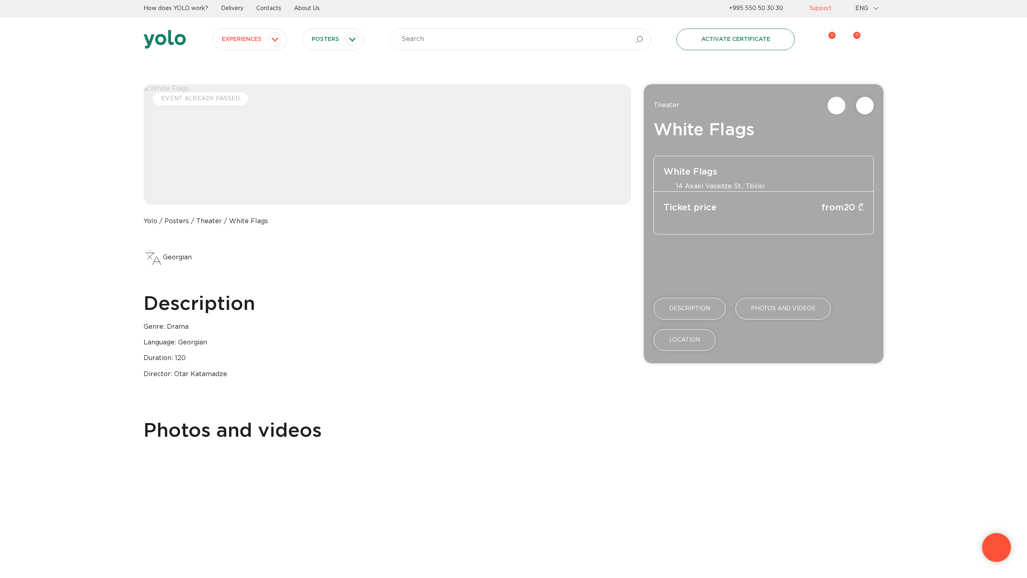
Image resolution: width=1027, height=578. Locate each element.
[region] (513, 289)
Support (821, 8)
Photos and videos (783, 308)
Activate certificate (735, 39)
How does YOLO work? (176, 8)
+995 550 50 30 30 (756, 8)
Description (689, 308)
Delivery (232, 8)
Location (684, 340)
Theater (666, 105)
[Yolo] (165, 39)
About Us (307, 8)
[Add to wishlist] (865, 105)
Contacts (268, 8)
